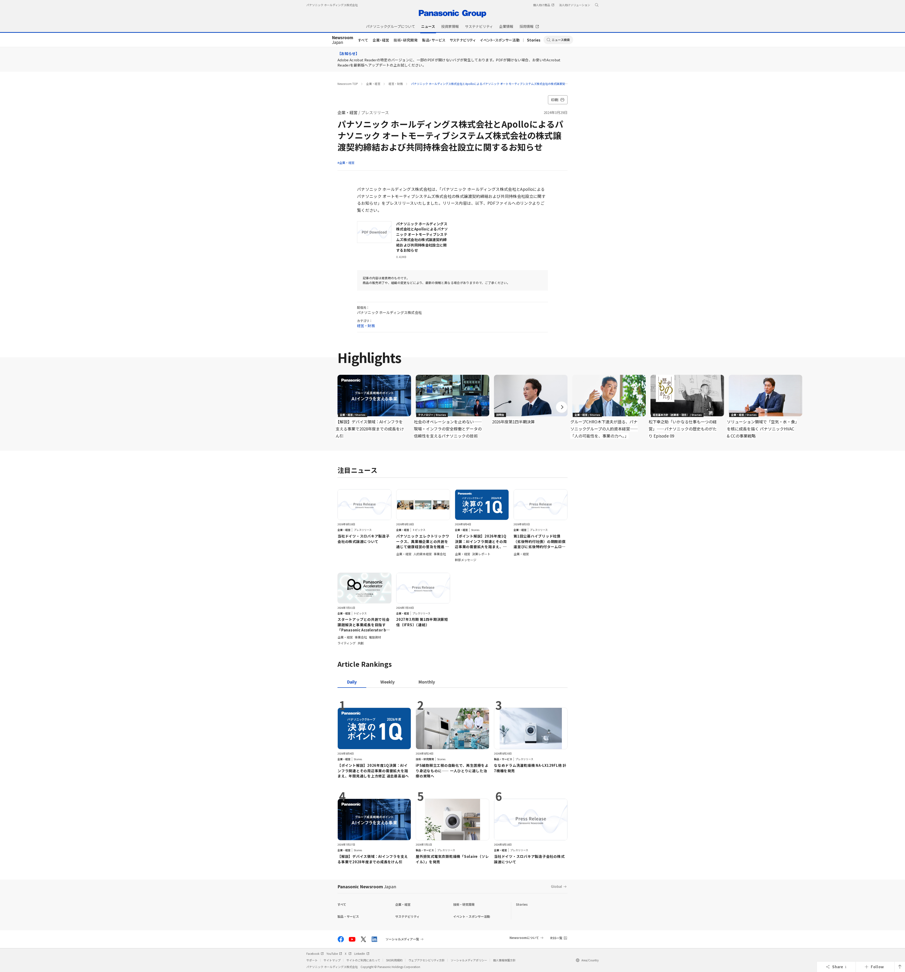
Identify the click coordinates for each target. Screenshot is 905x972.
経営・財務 (396, 84)
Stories (534, 40)
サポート (312, 960)
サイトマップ (332, 960)
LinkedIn (359, 953)
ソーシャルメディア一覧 (402, 939)
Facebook (312, 953)
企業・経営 (381, 40)
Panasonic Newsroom (366, 886)
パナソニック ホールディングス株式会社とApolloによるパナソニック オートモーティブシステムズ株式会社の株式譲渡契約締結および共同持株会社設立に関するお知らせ (519, 84)
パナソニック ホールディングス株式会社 (332, 5)
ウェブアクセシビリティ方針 (426, 960)
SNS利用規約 (394, 960)
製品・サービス (433, 40)
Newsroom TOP (347, 84)
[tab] (387, 681)
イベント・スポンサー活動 (500, 40)
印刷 (554, 99)
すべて (363, 40)
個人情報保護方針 (504, 960)
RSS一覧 (556, 938)
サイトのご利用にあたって (363, 960)
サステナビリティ (463, 40)
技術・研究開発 (406, 40)
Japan (342, 40)
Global (556, 886)
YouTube (332, 953)
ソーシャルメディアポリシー (469, 960)
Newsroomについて (524, 937)
